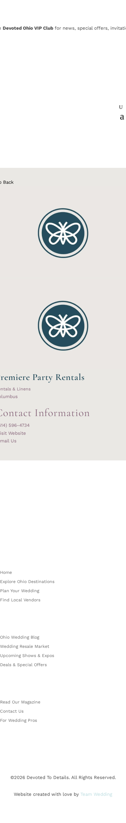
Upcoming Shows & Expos (27, 655)
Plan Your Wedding (19, 591)
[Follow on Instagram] (17, 532)
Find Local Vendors (20, 600)
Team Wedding (96, 794)
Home (6, 572)
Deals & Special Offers (23, 664)
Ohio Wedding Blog (19, 637)
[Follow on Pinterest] (29, 532)
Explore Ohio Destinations (27, 581)
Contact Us (12, 711)
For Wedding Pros (18, 720)
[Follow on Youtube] (41, 532)
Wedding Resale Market (24, 646)
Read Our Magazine (20, 702)
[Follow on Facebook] (5, 532)
